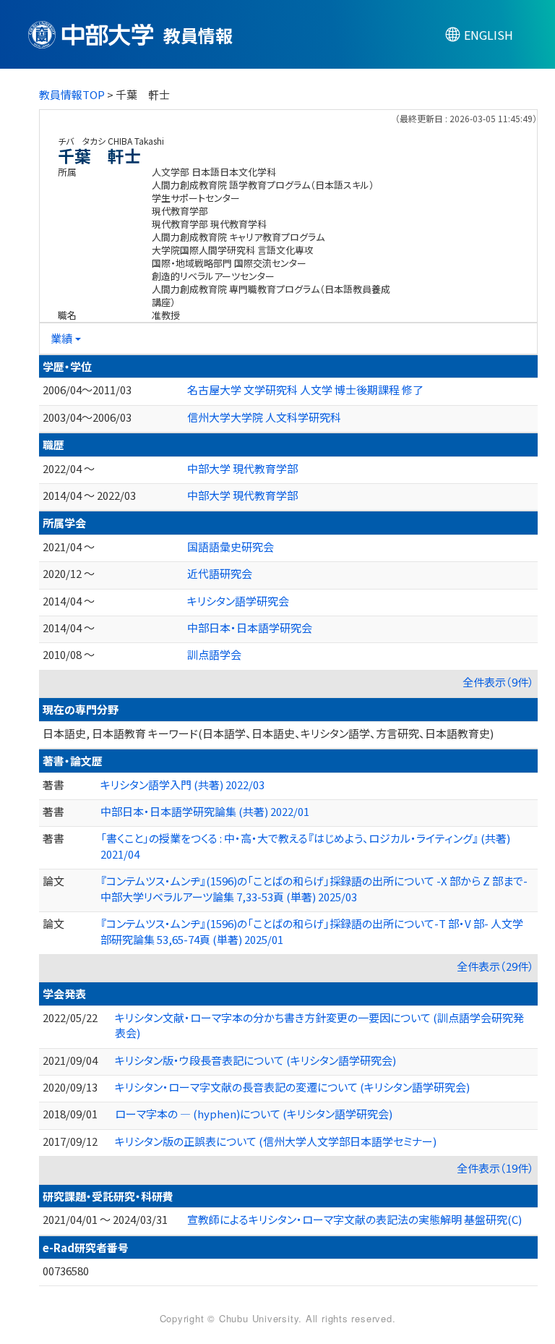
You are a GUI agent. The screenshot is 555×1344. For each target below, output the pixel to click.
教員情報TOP (72, 94)
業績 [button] (61, 338)
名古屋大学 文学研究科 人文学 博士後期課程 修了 (305, 389)
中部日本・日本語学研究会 (249, 627)
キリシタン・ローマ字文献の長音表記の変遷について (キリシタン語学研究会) (292, 1086)
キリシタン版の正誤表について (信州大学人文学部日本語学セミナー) (275, 1141)
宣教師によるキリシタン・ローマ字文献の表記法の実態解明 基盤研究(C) (354, 1219)
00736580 (66, 1270)
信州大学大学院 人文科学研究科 (264, 417)
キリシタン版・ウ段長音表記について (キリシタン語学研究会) (255, 1060)
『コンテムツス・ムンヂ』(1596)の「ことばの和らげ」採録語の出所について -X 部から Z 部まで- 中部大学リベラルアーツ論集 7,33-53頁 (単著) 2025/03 (314, 888)
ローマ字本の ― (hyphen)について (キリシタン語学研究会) (253, 1113)
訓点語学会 (214, 654)
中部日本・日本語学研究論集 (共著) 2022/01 (204, 811)
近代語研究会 (219, 573)
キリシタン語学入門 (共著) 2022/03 (182, 784)
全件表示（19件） (495, 1167)
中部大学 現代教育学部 (242, 468)
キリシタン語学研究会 (238, 600)
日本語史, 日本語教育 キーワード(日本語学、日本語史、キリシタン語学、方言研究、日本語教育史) (268, 733)
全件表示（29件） (495, 966)
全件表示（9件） (498, 681)
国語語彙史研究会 (230, 546)
